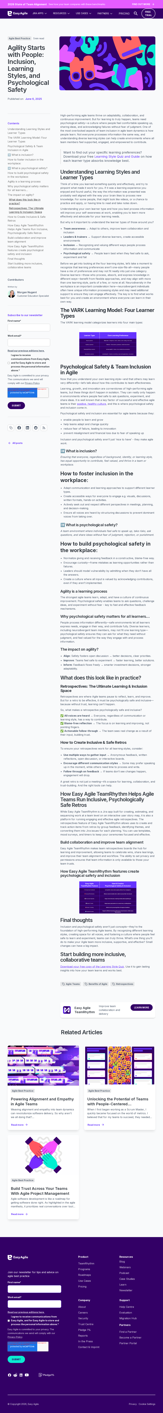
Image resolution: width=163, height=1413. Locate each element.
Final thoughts (16, 258)
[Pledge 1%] (46, 1375)
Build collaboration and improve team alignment (27, 239)
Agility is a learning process (24, 181)
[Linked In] (27, 428)
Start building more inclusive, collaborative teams (25, 265)
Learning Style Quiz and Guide (117, 156)
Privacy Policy (32, 383)
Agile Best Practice (19, 38)
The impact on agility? (21, 194)
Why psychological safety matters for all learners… (28, 188)
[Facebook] (19, 428)
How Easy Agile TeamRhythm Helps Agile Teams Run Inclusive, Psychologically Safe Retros (28, 229)
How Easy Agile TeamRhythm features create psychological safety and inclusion (25, 250)
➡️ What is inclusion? (20, 154)
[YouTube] (27, 1375)
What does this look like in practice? (24, 201)
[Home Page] (18, 13)
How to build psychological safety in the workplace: (28, 174)
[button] (39, 13)
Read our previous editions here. (26, 350)
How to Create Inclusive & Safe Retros (27, 218)
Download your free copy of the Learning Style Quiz (92, 966)
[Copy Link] (11, 428)
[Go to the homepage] (18, 1257)
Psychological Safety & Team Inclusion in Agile (25, 148)
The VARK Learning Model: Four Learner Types (27, 139)
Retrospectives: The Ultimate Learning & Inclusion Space (26, 210)
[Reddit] (35, 428)
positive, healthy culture (91, 403)
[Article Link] (43, 1066)
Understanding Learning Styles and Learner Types (29, 130)
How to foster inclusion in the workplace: (25, 161)
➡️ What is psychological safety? (27, 168)
